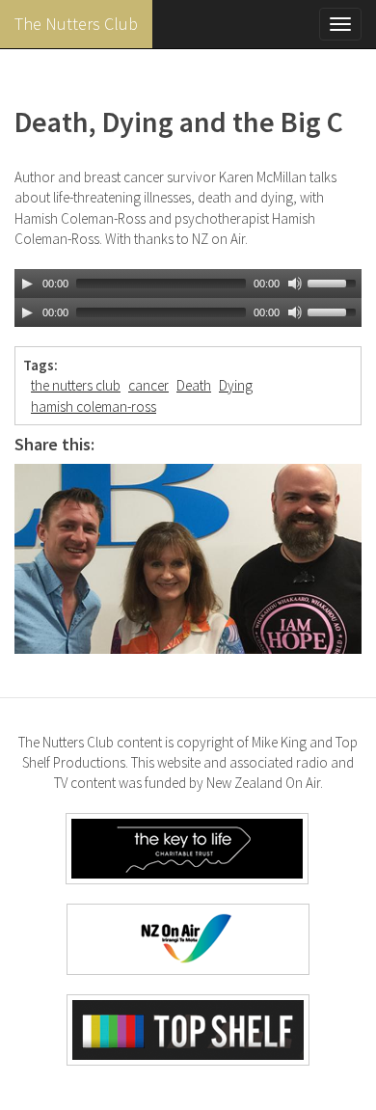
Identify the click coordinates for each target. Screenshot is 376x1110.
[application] (188, 283)
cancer (148, 385)
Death (193, 385)
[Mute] (295, 283)
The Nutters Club (76, 24)
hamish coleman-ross (93, 406)
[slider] (335, 281)
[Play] (27, 283)
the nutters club (76, 385)
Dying (236, 385)
